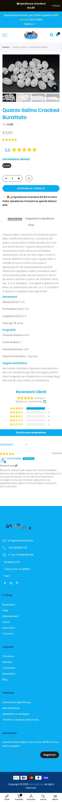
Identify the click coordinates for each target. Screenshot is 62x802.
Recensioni (8, 604)
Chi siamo (8, 656)
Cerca (6, 622)
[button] (9, 139)
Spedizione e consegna (15, 714)
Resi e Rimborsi (11, 708)
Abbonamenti (10, 616)
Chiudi (7, 5)
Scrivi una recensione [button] (31, 432)
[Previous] (7, 73)
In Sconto (7, 633)
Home (5, 47)
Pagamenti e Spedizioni (39, 218)
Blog (4, 679)
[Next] (55, 73)
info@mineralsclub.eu (20, 540)
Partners (7, 662)
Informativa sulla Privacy (16, 702)
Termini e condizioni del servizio (20, 719)
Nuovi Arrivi (8, 627)
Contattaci (8, 668)
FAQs (31, 225)
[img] (7, 453)
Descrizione (15, 218)
